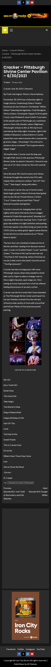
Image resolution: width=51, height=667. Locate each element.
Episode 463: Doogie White (38, 491)
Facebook (11, 649)
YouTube (41, 649)
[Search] (46, 30)
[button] (11, 30)
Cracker (20, 483)
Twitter (20, 649)
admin (8, 82)
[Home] (5, 30)
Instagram (30, 649)
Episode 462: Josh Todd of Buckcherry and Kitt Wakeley (14, 493)
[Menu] (11, 30)
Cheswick (11, 483)
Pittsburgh (29, 483)
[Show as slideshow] (25, 370)
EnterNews (19, 664)
